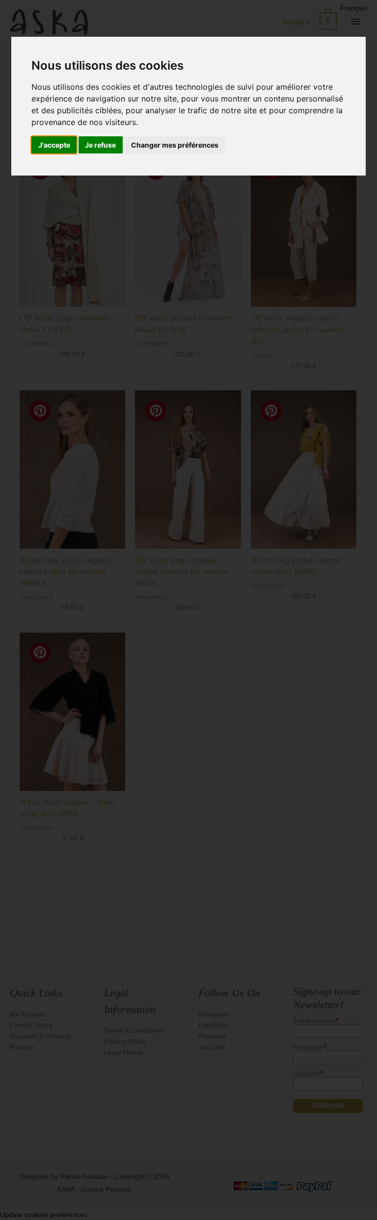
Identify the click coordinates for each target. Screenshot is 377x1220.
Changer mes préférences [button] (174, 145)
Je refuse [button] (100, 145)
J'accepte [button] (54, 145)
